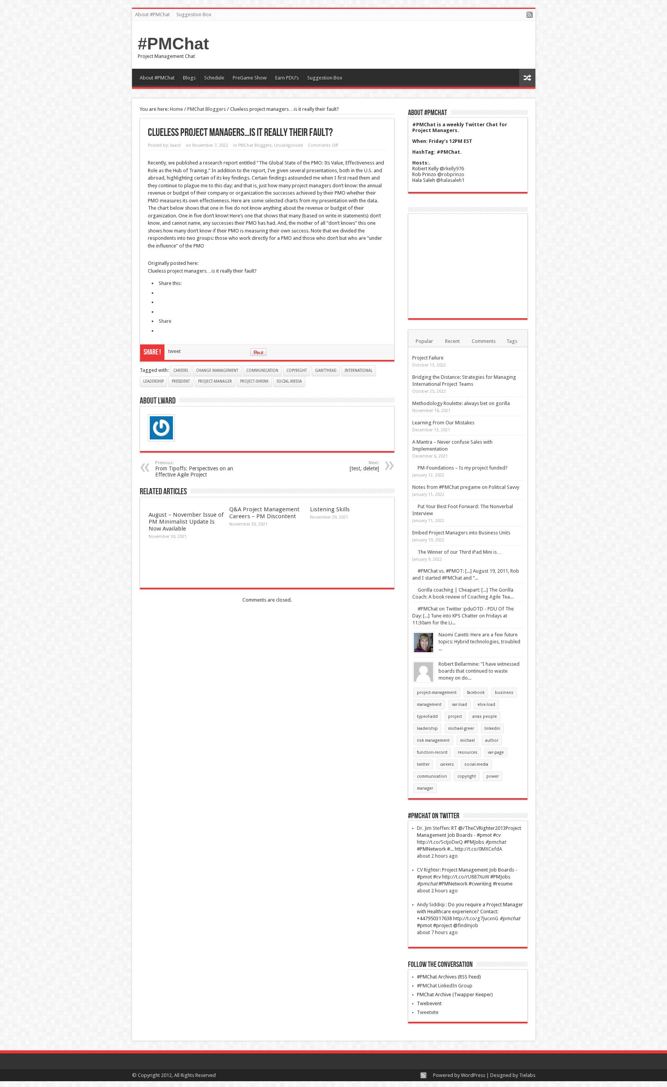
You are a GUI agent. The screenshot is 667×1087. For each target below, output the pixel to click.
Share (165, 321)
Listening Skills (330, 509)
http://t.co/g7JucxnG (475, 918)
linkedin (492, 728)
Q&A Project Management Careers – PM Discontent (264, 513)
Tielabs (527, 1075)
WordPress (473, 1075)
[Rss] (529, 15)
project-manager (215, 381)
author (491, 740)
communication (262, 370)
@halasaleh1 (450, 180)
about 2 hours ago (437, 856)
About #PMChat (152, 14)
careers (180, 370)
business (504, 692)
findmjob (468, 925)
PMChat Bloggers (206, 109)
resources (467, 752)
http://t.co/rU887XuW (465, 877)
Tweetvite (427, 1012)
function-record (432, 752)
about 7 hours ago (437, 932)
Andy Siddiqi (431, 904)
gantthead (326, 370)
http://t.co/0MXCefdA (478, 849)
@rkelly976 (452, 168)
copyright (296, 370)
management (429, 704)
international (358, 370)
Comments (484, 341)
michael (467, 740)
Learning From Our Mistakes (443, 423)
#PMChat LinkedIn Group (444, 986)
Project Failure (428, 358)
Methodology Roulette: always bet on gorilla (461, 403)
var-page (496, 752)
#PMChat (173, 43)
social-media (289, 381)
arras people (484, 716)
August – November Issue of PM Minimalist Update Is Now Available (186, 521)
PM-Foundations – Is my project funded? (463, 468)
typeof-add (427, 716)
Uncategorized (288, 145)
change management (217, 370)
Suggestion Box (194, 14)
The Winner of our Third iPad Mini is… (460, 552)
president (181, 381)
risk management (433, 740)
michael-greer (461, 728)
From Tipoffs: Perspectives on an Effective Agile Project (194, 469)
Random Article (527, 78)
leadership (153, 381)
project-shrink (254, 381)
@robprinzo (450, 174)
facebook (475, 692)
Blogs (189, 78)
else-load (486, 704)
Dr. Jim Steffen (433, 828)
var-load (459, 704)
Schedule (214, 78)
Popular (424, 341)
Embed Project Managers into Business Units (461, 533)
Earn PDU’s (287, 78)
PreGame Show (250, 78)
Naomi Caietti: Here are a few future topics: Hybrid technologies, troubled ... (479, 641)
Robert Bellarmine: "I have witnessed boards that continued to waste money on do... (479, 671)
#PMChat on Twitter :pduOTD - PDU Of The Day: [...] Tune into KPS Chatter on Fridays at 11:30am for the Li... (463, 616)
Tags (511, 341)
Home (176, 109)
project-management (437, 692)
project (455, 716)
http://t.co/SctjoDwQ (440, 842)
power (492, 776)
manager (425, 788)
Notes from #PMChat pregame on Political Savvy (465, 487)
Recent (452, 341)
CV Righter (428, 870)
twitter (423, 764)
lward (175, 145)
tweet (174, 351)
